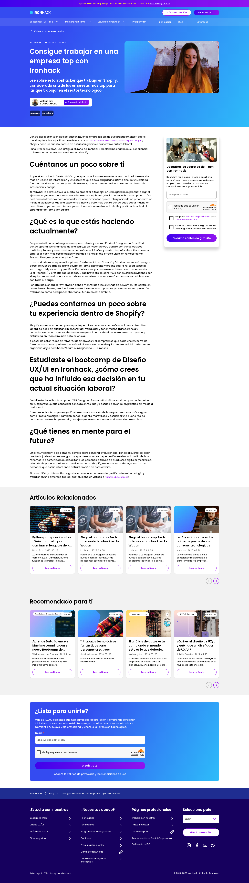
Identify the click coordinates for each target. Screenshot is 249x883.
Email (39, 733)
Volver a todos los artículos (49, 31)
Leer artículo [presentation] (52, 568)
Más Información (177, 12)
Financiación (165, 22)
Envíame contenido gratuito (192, 238)
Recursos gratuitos (160, 3)
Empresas (202, 22)
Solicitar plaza (206, 12)
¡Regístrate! (90, 765)
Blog (180, 22)
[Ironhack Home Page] (40, 12)
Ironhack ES (36, 793)
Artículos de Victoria (76, 102)
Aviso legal (36, 873)
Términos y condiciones (57, 873)
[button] (44, 21)
